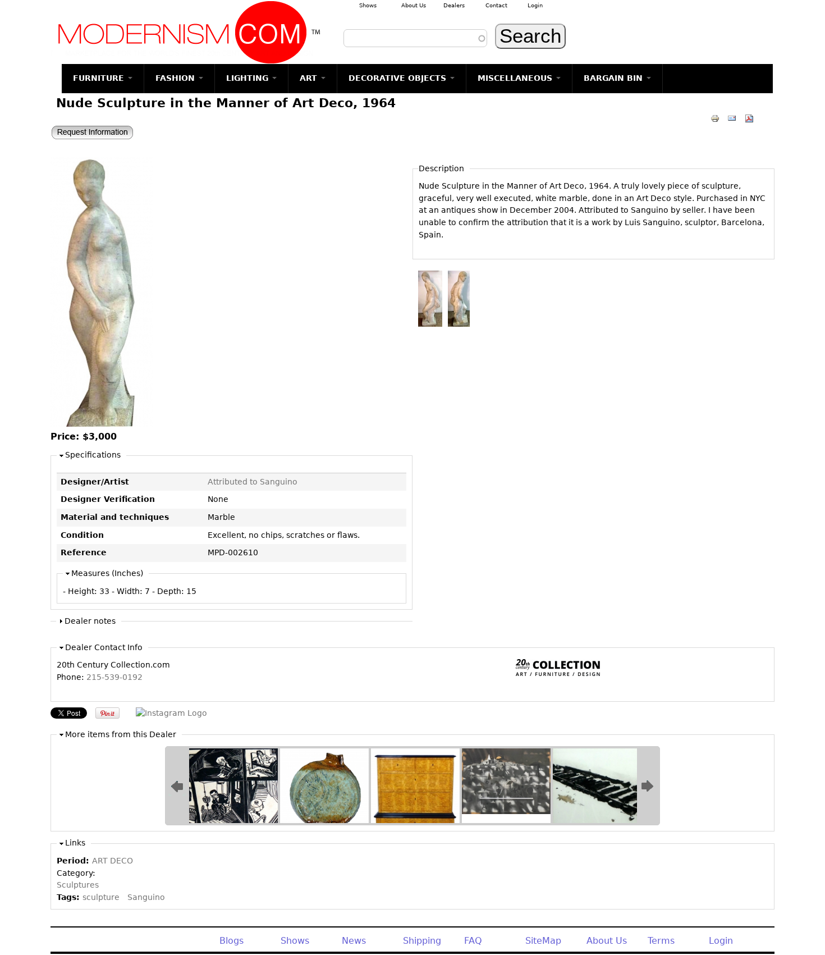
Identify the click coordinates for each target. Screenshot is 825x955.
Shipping (422, 940)
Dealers (454, 5)
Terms (661, 940)
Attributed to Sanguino (252, 481)
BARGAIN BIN (614, 78)
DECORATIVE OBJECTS (399, 78)
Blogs (231, 940)
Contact (496, 5)
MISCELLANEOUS (516, 78)
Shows (368, 5)
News (354, 940)
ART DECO (112, 860)
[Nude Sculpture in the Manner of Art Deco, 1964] (102, 423)
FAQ (473, 940)
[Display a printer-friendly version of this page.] (715, 117)
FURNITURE (100, 78)
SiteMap (543, 940)
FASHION (176, 78)
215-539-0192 (114, 677)
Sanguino (146, 897)
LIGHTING (248, 78)
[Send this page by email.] (731, 117)
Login (535, 5)
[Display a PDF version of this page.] (749, 117)
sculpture (101, 897)
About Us (413, 5)
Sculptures (78, 884)
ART (310, 78)
